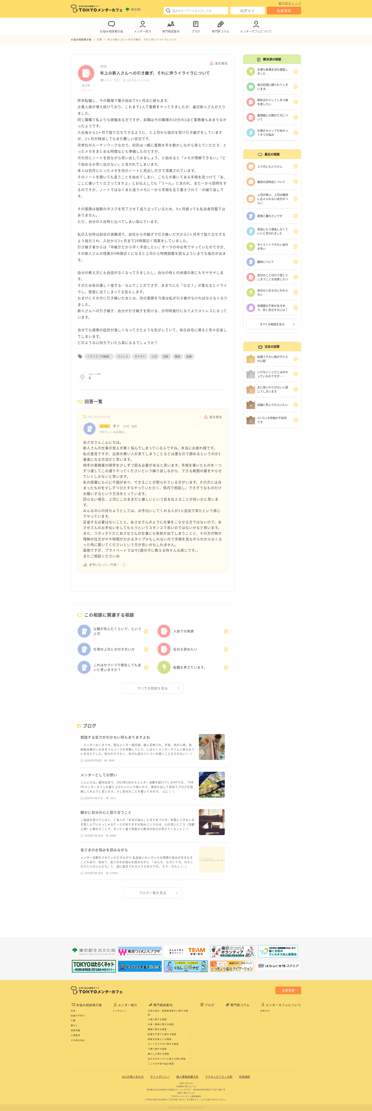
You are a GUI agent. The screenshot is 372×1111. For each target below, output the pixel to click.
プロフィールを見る (111, 432)
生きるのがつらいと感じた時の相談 (167, 1058)
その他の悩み (78, 1040)
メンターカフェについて (256, 31)
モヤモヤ (140, 356)
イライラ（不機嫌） (99, 356)
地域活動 (75, 1030)
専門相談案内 (171, 31)
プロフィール (86, 90)
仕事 (73, 1010)
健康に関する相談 (157, 1029)
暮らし (74, 1025)
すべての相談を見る (152, 688)
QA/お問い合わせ (133, 1077)
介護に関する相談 (157, 1048)
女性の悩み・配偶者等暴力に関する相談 (168, 1012)
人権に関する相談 (157, 1019)
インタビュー (120, 1010)
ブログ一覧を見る (152, 892)
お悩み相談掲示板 (111, 31)
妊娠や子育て (78, 1015)
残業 (166, 356)
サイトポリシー (160, 1077)
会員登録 (284, 10)
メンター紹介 (142, 31)
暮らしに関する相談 (158, 1053)
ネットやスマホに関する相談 (163, 1043)
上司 (154, 356)
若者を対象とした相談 (160, 1039)
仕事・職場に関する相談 (161, 1024)
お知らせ (265, 1010)
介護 (73, 1020)
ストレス (123, 356)
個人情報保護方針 (187, 1077)
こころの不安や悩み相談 (161, 1063)
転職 (189, 356)
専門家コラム (220, 31)
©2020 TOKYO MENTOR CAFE (186, 1107)
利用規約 (244, 1077)
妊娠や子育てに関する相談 (162, 1034)
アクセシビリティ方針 (219, 1077)
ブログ (195, 31)
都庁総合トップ (290, 3)
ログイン (247, 10)
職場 (177, 356)
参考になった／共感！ (104, 564)
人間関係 (75, 1035)
